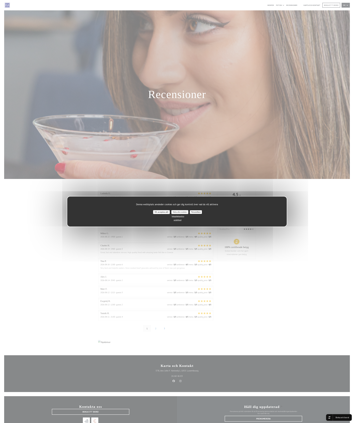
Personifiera (196, 212)
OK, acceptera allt (161, 212)
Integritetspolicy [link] (178, 216)
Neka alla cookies (180, 212)
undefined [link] (177, 220)
